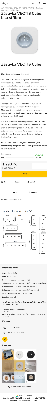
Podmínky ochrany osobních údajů (16, 280)
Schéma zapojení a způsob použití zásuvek (19, 286)
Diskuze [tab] (32, 192)
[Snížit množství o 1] (33, 166)
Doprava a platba (9, 276)
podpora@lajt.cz (14, 327)
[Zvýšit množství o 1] (45, 166)
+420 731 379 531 (16, 332)
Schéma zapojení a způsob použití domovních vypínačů (24, 283)
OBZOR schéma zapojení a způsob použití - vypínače (23, 314)
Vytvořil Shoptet (26, 395)
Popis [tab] (15, 192)
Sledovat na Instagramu (21, 386)
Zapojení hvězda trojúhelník (13, 310)
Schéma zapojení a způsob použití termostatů (20, 290)
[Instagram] (5, 339)
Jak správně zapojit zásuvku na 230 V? (17, 293)
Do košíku (24, 174)
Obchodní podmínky (10, 273)
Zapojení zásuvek (9, 297)
